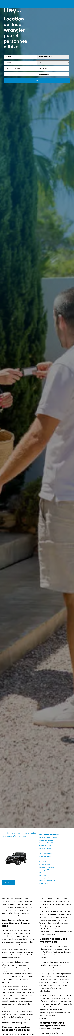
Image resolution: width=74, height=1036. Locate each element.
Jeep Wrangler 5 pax (45, 854)
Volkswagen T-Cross (45, 870)
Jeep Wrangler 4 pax (45, 851)
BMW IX (41, 859)
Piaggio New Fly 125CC (46, 840)
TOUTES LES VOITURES (49, 834)
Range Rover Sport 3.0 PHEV (47, 843)
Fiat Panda (42, 875)
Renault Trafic (43, 883)
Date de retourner (12, 74)
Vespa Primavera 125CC (46, 886)
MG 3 (40, 872)
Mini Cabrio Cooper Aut (46, 867)
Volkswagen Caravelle (46, 845)
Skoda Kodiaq (43, 862)
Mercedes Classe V (45, 848)
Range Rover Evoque (45, 856)
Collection (9, 57)
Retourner (9, 63)
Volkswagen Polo (44, 878)
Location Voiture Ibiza (11, 833)
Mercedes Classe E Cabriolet (48, 837)
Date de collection (12, 68)
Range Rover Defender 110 (47, 881)
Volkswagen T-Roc (44, 864)
